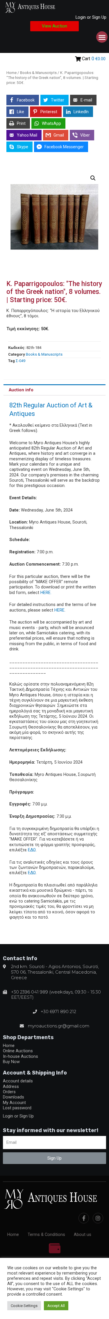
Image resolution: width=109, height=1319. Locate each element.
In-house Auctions (20, 1056)
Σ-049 (20, 361)
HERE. (45, 592)
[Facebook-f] (83, 1218)
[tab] (54, 389)
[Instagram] (98, 1218)
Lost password (17, 1107)
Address (11, 1086)
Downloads (13, 1097)
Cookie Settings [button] (24, 1305)
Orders (9, 1091)
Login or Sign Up (91, 17)
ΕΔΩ (32, 850)
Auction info (21, 389)
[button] (54, 26)
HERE (59, 610)
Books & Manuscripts (38, 72)
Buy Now (11, 1061)
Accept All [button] (56, 1305)
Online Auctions (18, 1050)
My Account (14, 1102)
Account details (18, 1081)
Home (11, 72)
